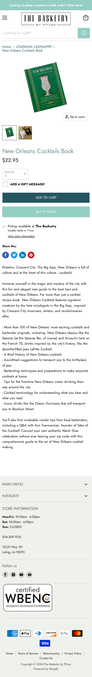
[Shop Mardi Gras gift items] (46, 5)
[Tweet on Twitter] (14, 255)
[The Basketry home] (46, 19)
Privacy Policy (73, 653)
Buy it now (46, 211)
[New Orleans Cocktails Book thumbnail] (9, 133)
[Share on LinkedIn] (22, 255)
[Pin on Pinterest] (31, 255)
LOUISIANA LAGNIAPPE (34, 47)
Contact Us (46, 658)
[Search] (84, 33)
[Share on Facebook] (5, 255)
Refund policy (51, 653)
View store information (21, 236)
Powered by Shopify (46, 669)
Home (6, 47)
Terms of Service (28, 653)
